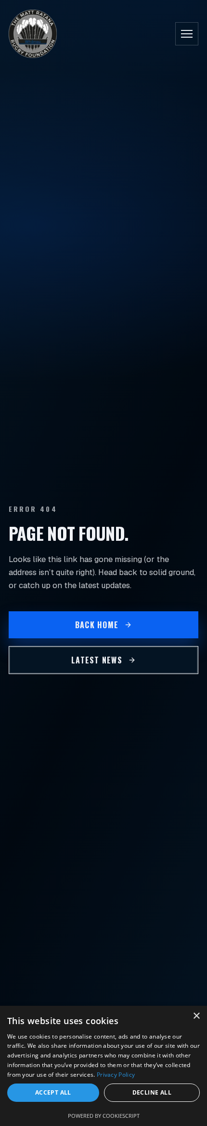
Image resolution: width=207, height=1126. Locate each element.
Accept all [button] (53, 1092)
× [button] (196, 1016)
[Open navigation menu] (186, 33)
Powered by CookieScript (104, 1115)
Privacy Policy (116, 1074)
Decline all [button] (151, 1092)
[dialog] (103, 1066)
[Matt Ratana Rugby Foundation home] (33, 34)
